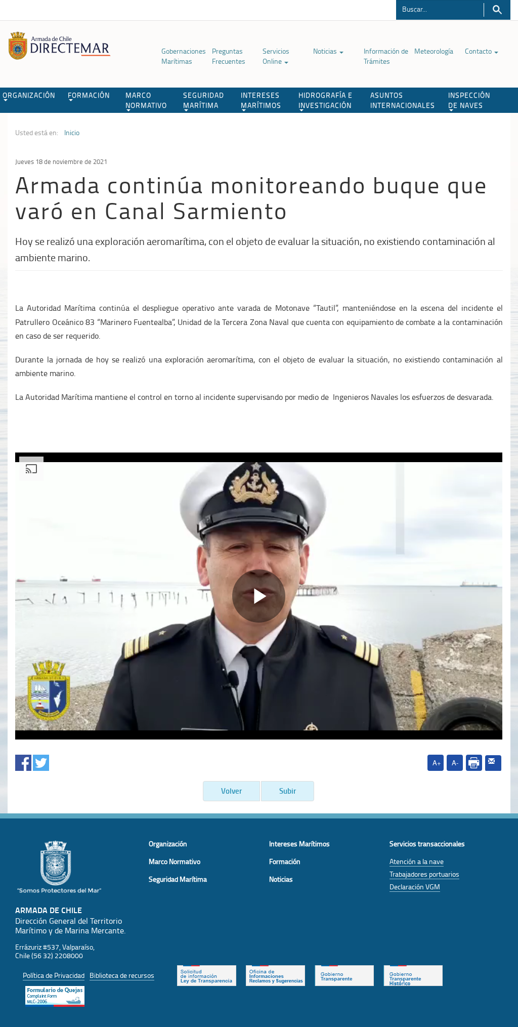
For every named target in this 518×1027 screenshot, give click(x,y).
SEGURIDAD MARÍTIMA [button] (203, 100)
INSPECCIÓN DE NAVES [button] (469, 100)
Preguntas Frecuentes (228, 56)
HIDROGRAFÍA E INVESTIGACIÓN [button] (325, 100)
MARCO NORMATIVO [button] (146, 100)
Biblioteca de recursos (122, 975)
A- (455, 762)
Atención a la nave (417, 861)
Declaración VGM (415, 886)
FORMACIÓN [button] (89, 95)
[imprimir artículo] (474, 763)
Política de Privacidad (53, 975)
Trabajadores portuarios (424, 874)
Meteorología (433, 51)
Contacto (479, 51)
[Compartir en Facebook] (23, 761)
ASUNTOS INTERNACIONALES (402, 100)
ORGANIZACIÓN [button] (29, 95)
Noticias (325, 51)
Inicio (71, 133)
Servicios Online (276, 56)
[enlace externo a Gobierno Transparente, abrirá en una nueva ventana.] (344, 974)
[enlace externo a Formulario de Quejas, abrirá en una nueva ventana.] (54, 995)
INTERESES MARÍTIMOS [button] (261, 100)
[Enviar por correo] (493, 763)
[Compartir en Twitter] (41, 761)
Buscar (497, 10)
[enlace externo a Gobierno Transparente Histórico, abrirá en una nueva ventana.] (413, 974)
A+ (437, 762)
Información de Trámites (386, 56)
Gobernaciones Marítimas (183, 56)
